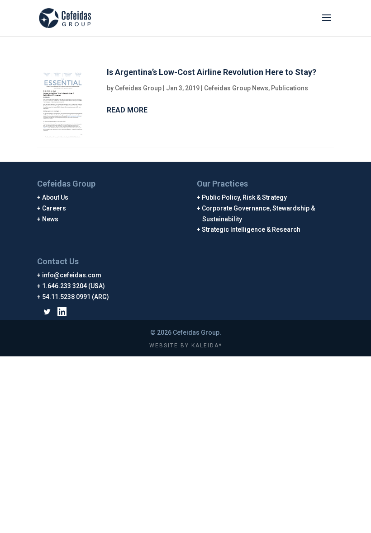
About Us (55, 197)
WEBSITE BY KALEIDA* (185, 345)
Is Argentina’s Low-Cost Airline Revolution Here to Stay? (211, 72)
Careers (54, 208)
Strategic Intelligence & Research (251, 229)
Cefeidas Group (138, 88)
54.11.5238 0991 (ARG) (76, 296)
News (50, 219)
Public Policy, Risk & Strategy (244, 197)
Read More (127, 110)
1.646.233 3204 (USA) (74, 286)
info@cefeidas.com (72, 275)
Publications (289, 88)
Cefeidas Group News (236, 88)
